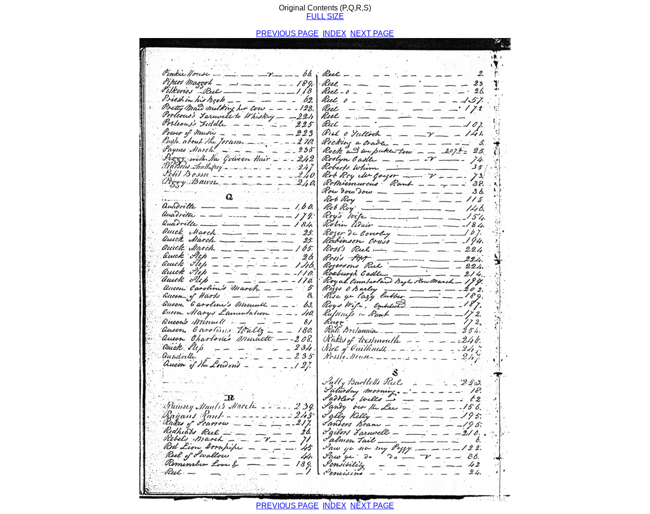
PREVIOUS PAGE (287, 33)
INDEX (334, 33)
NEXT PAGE (372, 33)
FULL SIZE (325, 16)
